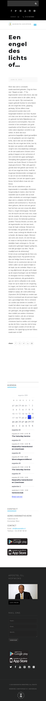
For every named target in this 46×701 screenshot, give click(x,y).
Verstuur (13, 640)
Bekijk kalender (17, 496)
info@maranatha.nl (19, 528)
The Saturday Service (21, 436)
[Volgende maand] (33, 394)
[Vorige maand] (13, 394)
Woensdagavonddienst (22, 459)
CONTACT (13, 16)
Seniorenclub (17, 493)
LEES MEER (14, 602)
